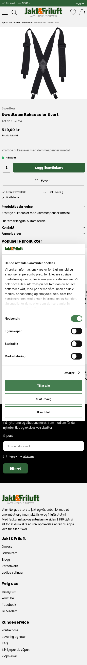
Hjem (4, 22)
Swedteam (27, 22)
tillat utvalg (43, 398)
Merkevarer (14, 22)
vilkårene (28, 456)
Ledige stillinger (13, 572)
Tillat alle (43, 385)
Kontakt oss (10, 630)
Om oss (7, 546)
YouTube (8, 598)
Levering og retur (14, 637)
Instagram (9, 592)
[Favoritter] (73, 12)
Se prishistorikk (10, 135)
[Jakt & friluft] (43, 12)
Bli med (15, 468)
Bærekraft (9, 553)
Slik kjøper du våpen (16, 650)
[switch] (76, 331)
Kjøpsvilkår (9, 656)
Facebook (9, 605)
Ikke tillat (43, 412)
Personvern (10, 566)
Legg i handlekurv (49, 168)
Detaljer (69, 372)
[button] (43, 63)
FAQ (5, 643)
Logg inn (80, 3)
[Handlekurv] (82, 12)
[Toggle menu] (5, 12)
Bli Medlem (9, 611)
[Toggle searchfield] (14, 12)
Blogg (6, 559)
